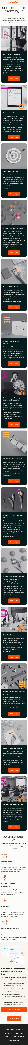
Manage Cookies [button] (14, 1040)
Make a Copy (14, 78)
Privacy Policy (19, 1033)
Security (6, 1036)
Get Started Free (14, 1009)
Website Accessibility (18, 1036)
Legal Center (8, 1033)
